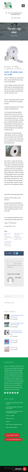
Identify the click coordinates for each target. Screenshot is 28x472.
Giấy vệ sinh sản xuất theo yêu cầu (14, 424)
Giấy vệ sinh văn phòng (11, 427)
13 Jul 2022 (14, 319)
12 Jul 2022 (14, 342)
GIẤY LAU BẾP (14, 340)
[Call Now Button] (25, 469)
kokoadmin (16, 66)
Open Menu (23, 5)
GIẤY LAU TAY (14, 347)
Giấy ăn (8, 421)
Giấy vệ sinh (18, 68)
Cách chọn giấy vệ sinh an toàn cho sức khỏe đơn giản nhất (16, 332)
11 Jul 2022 (8, 66)
